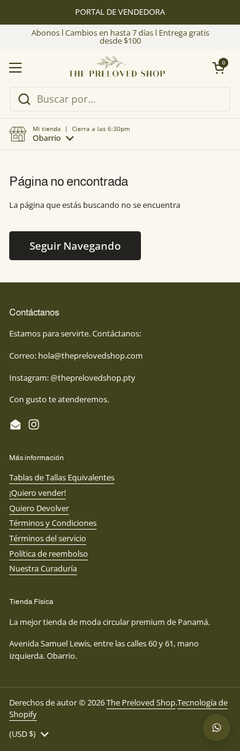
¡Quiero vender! (37, 492)
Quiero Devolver (39, 508)
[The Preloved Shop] (116, 67)
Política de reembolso (48, 553)
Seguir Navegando (75, 246)
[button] (69, 134)
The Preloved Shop (140, 702)
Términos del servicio (47, 538)
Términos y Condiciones (53, 522)
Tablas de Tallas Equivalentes (61, 477)
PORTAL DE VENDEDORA (120, 12)
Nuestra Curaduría (43, 568)
